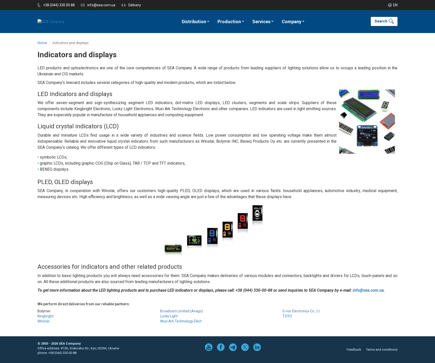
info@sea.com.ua (101, 5)
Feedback (354, 349)
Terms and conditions (381, 349)
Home (42, 43)
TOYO (287, 316)
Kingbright (46, 316)
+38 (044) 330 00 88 (59, 5)
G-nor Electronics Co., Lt (301, 311)
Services (261, 21)
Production (229, 21)
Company (291, 21)
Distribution (194, 21)
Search (381, 21)
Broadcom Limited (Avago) (181, 311)
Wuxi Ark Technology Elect (181, 321)
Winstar (44, 321)
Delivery (134, 5)
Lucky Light (169, 316)
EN (395, 5)
